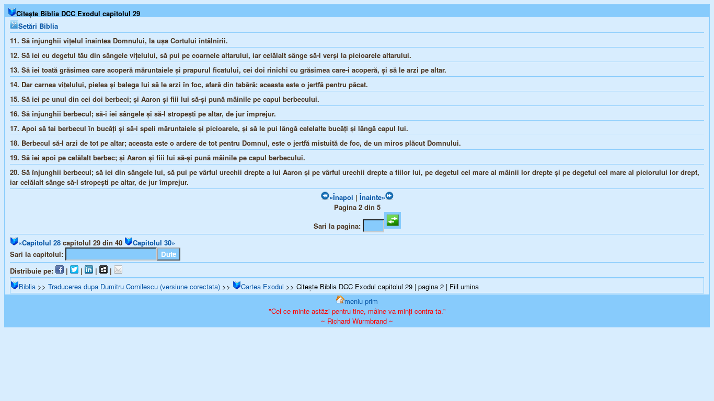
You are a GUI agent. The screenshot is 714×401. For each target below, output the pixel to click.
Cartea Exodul (262, 286)
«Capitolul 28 (39, 242)
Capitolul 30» (154, 242)
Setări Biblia (38, 26)
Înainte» (372, 197)
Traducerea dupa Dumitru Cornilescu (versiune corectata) (134, 286)
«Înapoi (341, 197)
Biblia (27, 286)
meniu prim (361, 301)
